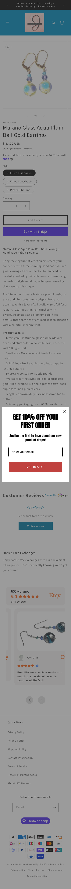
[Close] (64, 411)
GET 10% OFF (35, 467)
